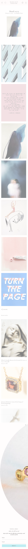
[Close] (25, 425)
